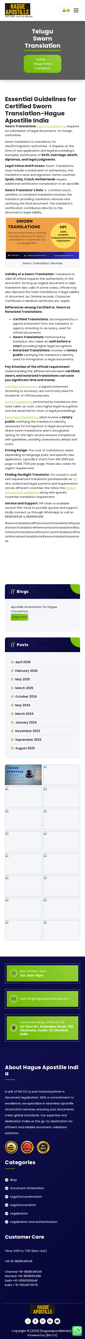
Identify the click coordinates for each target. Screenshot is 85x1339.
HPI (75, 479)
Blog (13, 1180)
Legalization (19, 1213)
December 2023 (27, 731)
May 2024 (22, 705)
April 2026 (23, 662)
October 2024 (26, 696)
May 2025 (22, 679)
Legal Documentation (26, 1196)
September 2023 (28, 740)
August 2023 (25, 748)
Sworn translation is (51, 126)
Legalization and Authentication (33, 1222)
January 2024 (26, 722)
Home (40, 59)
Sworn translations (18, 402)
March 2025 (24, 688)
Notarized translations (21, 417)
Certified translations (20, 386)
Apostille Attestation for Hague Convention (34, 609)
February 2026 (26, 671)
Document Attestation (27, 1188)
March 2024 (24, 714)
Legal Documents (23, 1205)
